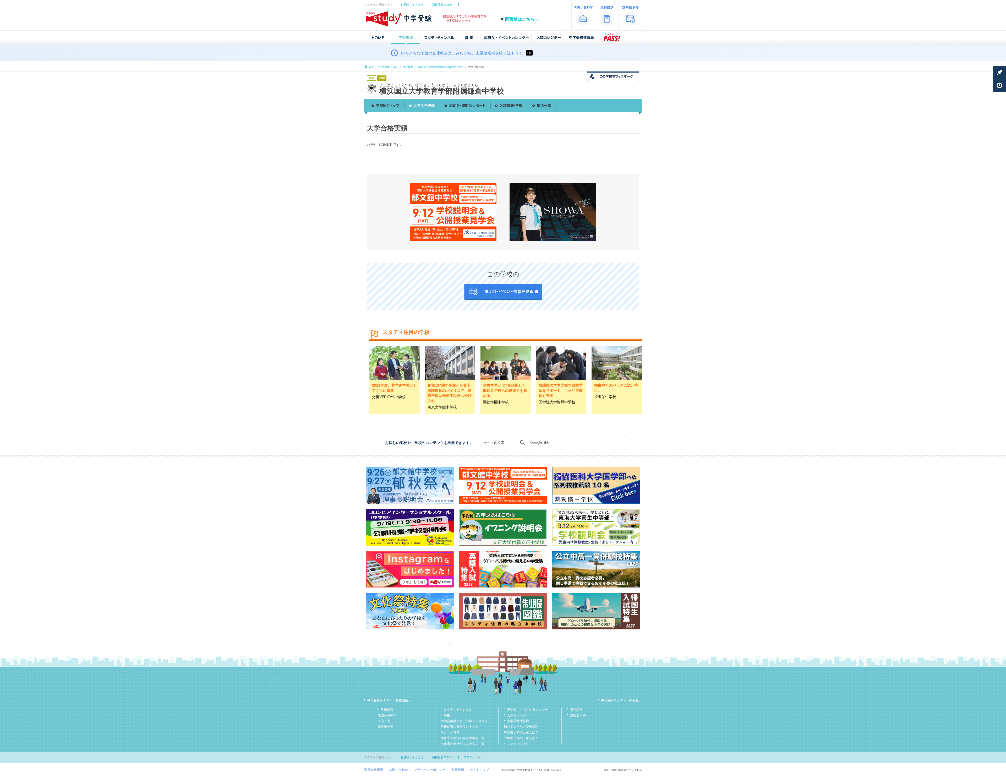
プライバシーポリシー (429, 770)
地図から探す (387, 715)
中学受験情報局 (518, 721)
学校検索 (408, 66)
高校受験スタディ (443, 4)
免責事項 (457, 770)
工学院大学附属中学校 (557, 402)
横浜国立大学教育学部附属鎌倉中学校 (440, 66)
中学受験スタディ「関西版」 (621, 700)
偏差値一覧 (385, 726)
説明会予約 (578, 715)
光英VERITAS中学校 (389, 397)
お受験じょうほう (412, 4)
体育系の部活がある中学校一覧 (463, 738)
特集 (447, 715)
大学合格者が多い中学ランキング (464, 721)
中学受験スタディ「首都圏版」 (389, 700)
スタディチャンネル (458, 709)
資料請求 (576, 709)
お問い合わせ (398, 770)
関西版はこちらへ (522, 19)
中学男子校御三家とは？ (521, 732)
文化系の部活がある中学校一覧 (463, 744)
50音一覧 (384, 721)
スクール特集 (450, 732)
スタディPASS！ (519, 744)
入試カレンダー (518, 715)
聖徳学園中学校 (496, 402)
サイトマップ (479, 770)
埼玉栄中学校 (605, 397)
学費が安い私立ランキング (459, 726)
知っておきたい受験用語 (521, 726)
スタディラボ (472, 757)
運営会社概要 (373, 770)
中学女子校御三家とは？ (521, 738)
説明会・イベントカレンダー (527, 709)
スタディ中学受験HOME (383, 66)
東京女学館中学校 (442, 407)
